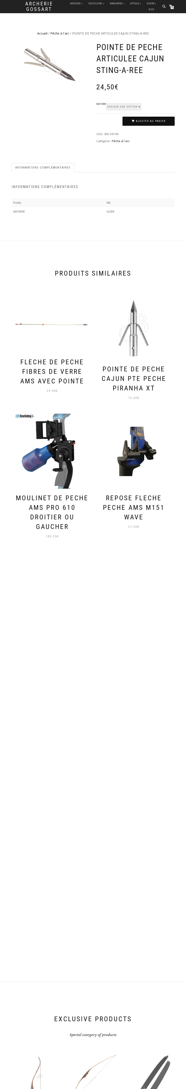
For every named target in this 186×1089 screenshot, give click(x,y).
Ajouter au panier (151, 121)
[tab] (43, 167)
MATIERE (101, 104)
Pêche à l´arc (59, 33)
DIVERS (150, 3)
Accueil (42, 33)
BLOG (151, 9)
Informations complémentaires (43, 167)
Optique (134, 3)
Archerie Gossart (39, 6)
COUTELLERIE (95, 3)
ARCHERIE (75, 3)
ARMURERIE (116, 3)
